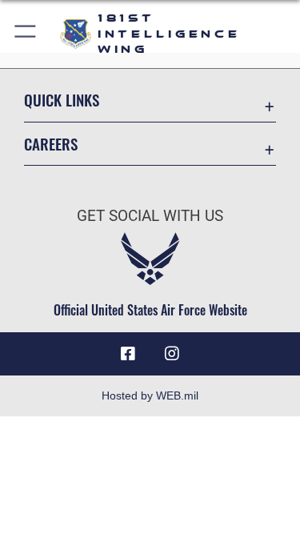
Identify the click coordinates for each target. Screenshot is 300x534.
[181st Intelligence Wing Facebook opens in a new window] (128, 354)
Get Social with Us (150, 216)
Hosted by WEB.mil (150, 395)
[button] (26, 34)
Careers (51, 143)
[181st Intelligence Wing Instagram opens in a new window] (172, 354)
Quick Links (61, 99)
